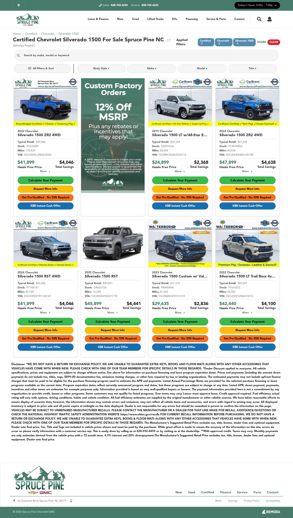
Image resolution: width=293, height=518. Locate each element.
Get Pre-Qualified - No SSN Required (45, 197)
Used (135, 19)
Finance (225, 492)
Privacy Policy (252, 501)
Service (242, 492)
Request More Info (45, 189)
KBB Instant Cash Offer (45, 206)
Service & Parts (216, 19)
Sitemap (232, 501)
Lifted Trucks (155, 19)
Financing (192, 19)
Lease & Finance (98, 19)
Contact (239, 19)
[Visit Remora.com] (271, 512)
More (43, 171)
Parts (257, 492)
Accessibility (273, 501)
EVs (174, 19)
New (120, 19)
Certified (207, 492)
